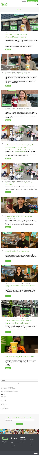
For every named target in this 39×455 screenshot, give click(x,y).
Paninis (31, 445)
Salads (31, 444)
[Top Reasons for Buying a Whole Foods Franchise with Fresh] (19, 273)
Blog (12, 442)
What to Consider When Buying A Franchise (18, 320)
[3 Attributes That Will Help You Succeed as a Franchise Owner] (19, 205)
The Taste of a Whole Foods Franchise (16, 74)
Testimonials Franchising (5, 408)
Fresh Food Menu (4, 400)
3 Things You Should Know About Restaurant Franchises (9, 391)
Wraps (31, 442)
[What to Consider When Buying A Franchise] (19, 308)
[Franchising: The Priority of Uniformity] (19, 22)
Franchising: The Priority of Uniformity (16, 34)
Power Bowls (32, 439)
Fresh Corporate (17, 72)
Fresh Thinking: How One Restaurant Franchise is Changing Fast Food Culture (19, 357)
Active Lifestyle (3, 396)
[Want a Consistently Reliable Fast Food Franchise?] (19, 98)
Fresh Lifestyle (3, 403)
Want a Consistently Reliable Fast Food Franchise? (20, 110)
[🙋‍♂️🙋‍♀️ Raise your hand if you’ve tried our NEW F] (31, 431)
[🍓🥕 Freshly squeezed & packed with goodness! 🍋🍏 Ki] (17, 431)
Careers (12, 447)
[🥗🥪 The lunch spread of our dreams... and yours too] (22, 431)
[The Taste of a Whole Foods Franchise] (19, 62)
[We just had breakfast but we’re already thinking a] (7, 431)
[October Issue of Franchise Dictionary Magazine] (19, 133)
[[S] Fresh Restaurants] (5, 438)
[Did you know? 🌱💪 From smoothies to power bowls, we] (2, 431)
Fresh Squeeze (22, 442)
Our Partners (13, 445)
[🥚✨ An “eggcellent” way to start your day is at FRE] (26, 431)
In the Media (10, 143)
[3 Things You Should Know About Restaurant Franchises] (19, 171)
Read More (8, 49)
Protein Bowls (32, 441)
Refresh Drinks (22, 441)
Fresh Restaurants (4, 404)
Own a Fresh (13, 443)
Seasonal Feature (23, 439)
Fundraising (3, 405)
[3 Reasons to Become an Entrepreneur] (19, 240)
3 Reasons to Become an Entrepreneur (17, 251)
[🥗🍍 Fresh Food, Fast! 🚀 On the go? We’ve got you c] (12, 431)
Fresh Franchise (21, 72)
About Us (12, 440)
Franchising (13, 32)
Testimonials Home (4, 409)
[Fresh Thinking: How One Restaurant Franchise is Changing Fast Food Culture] (19, 344)
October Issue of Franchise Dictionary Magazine (19, 144)
